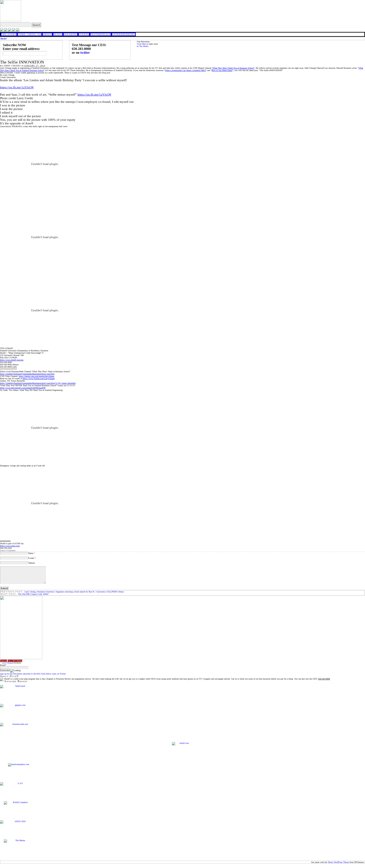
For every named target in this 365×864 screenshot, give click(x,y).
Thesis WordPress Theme (338, 862)
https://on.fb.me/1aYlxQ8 (17, 87)
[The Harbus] (18, 841)
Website (31, 563)
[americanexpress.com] (18, 764)
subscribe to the (34, 674)
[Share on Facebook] (5, 31)
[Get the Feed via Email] (9, 31)
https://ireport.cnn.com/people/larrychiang (36, 376)
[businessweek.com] (18, 724)
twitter (85, 52)
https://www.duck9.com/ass (11, 360)
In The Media (142, 46)
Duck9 (4, 38)
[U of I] (18, 784)
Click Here (141, 44)
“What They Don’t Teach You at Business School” (233, 68)
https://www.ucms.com (10, 546)
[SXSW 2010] (18, 822)
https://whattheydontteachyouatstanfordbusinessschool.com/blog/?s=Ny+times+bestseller (38, 383)
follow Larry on (56, 674)
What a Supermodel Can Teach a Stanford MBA (185, 70)
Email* (3, 665)
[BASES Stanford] (18, 803)
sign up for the (11, 674)
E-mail (32, 558)
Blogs (57, 34)
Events (84, 34)
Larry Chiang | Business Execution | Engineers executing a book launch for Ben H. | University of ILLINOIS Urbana (74, 592)
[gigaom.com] (18, 705)
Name (31, 553)
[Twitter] (1, 31)
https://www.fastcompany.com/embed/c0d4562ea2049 (22, 388)
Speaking (70, 34)
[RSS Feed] (13, 31)
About (47, 34)
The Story (8, 34)
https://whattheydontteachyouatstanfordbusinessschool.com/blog (27, 374)
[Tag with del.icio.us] (17, 31)
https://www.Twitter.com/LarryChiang (39, 378)
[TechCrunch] (18, 686)
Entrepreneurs (123, 34)
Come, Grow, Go (29, 34)
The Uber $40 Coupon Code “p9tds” (33, 594)
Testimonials (100, 34)
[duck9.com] (182, 752)
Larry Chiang (6, 663)
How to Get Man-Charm (222, 70)
